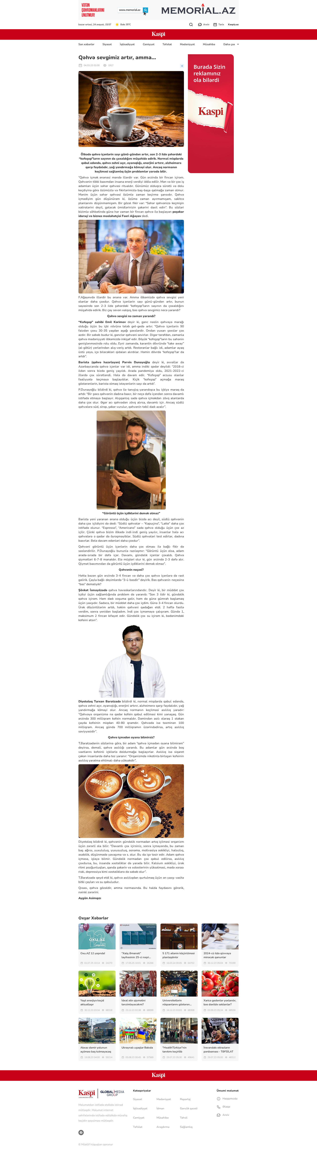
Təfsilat (167, 44)
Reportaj (185, 1099)
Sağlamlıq (186, 1127)
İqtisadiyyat (127, 44)
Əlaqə (226, 1107)
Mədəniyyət (187, 44)
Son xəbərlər (86, 44)
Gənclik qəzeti (188, 1108)
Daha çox (229, 44)
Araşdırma (163, 1127)
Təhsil (183, 1118)
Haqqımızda (229, 1098)
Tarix (221, 24)
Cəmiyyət (148, 44)
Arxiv (206, 24)
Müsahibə (209, 44)
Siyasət (107, 44)
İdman (160, 1108)
